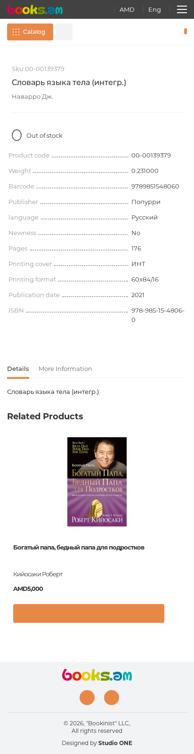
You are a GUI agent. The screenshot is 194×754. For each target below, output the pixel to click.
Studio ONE (115, 742)
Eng (154, 9)
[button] (177, 616)
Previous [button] (11, 507)
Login (156, 32)
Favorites (169, 32)
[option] (97, 533)
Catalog (34, 31)
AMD (127, 9)
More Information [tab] (65, 368)
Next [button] (182, 507)
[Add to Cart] (88, 613)
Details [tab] (18, 368)
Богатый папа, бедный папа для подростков (78, 547)
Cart (183, 32)
